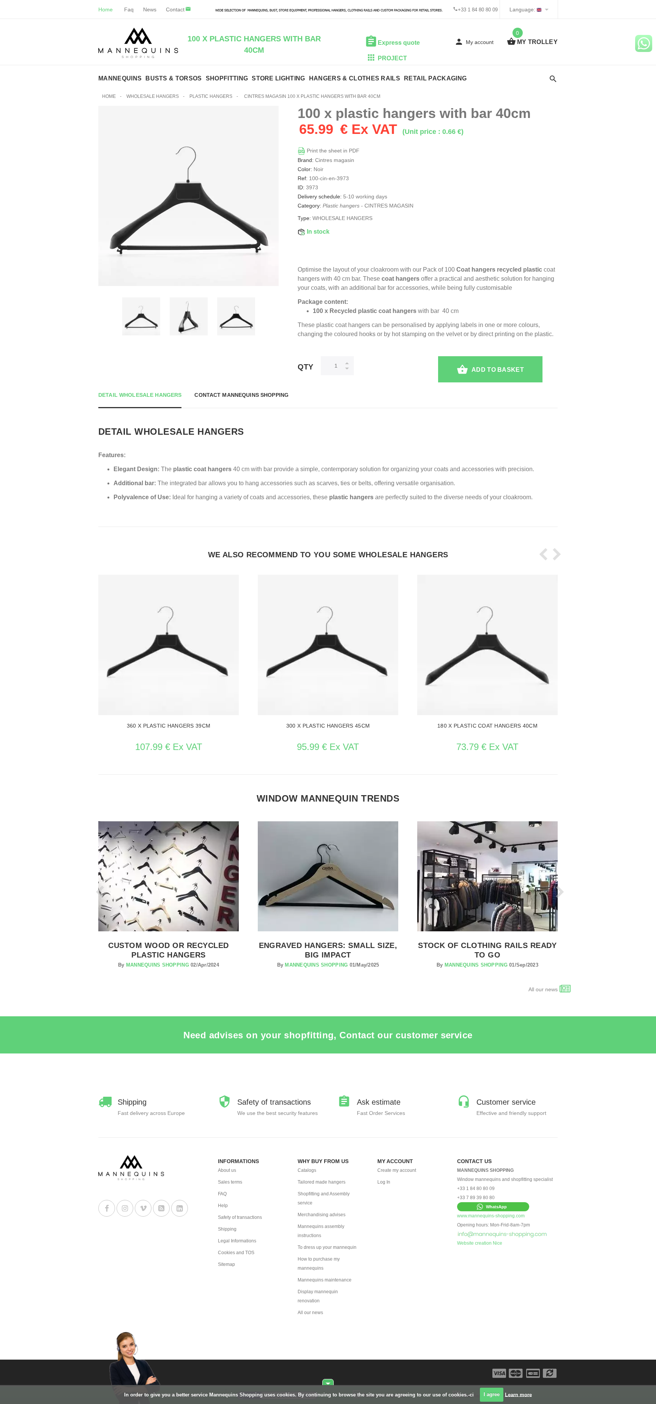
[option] (141, 316)
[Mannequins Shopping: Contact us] (502, 1234)
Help (223, 1205)
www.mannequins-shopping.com (491, 1215)
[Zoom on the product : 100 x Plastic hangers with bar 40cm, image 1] (189, 316)
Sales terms (230, 1182)
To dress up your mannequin (327, 1247)
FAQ (222, 1193)
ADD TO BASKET (498, 369)
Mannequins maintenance (325, 1280)
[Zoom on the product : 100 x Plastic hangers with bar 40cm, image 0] (141, 316)
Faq (129, 9)
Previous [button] (541, 554)
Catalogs (307, 1170)
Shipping (227, 1229)
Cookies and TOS (236, 1252)
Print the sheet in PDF (332, 151)
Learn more (518, 1394)
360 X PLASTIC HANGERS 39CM (168, 726)
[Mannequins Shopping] (138, 43)
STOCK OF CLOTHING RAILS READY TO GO (487, 950)
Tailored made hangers (321, 1182)
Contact (175, 9)
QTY (305, 367)
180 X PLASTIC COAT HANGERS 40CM (487, 726)
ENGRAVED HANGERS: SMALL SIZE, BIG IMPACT (328, 950)
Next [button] (554, 554)
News (149, 9)
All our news (543, 989)
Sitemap (226, 1264)
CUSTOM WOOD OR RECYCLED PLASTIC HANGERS (168, 950)
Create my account (396, 1170)
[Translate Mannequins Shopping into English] (539, 9)
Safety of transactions (240, 1217)
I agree (492, 1394)
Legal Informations (237, 1241)
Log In (383, 1182)
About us (227, 1170)
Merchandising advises (321, 1214)
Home (105, 9)
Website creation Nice (479, 1243)
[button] (493, 1206)
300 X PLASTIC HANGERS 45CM (328, 726)
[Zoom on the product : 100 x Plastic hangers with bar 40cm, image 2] (236, 316)
